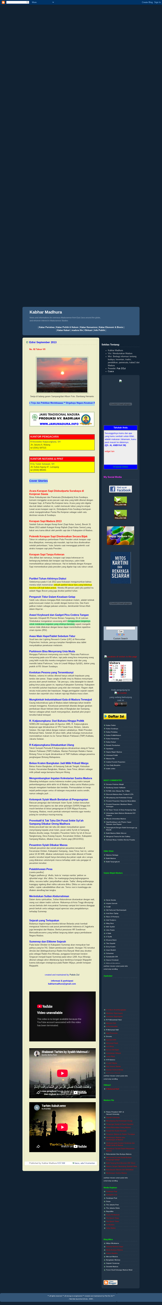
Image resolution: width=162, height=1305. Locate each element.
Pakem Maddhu (112, 1253)
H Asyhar (109, 1071)
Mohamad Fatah (112, 1034)
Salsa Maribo (111, 1228)
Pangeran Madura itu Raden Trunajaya (120, 1125)
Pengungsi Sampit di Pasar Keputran (119, 1115)
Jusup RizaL (110, 1048)
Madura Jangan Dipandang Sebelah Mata (121, 1158)
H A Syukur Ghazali (113, 1064)
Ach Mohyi (110, 1038)
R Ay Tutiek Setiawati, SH (42, 464)
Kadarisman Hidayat (113, 1044)
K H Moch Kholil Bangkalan (116, 1001)
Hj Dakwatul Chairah (113, 1068)
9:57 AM (61, 1163)
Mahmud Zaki (111, 1014)
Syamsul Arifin (111, 1031)
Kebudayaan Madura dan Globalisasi (119, 1161)
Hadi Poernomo (112, 1024)
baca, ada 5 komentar (85, 1163)
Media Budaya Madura (114, 1250)
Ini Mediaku (110, 1225)
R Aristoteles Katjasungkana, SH (45, 442)
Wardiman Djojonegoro (114, 1004)
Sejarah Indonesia (113, 1109)
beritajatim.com (111, 1195)
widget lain (109, 444)
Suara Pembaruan (113, 1215)
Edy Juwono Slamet (113, 1058)
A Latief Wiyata (111, 1054)
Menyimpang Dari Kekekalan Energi (119, 1112)
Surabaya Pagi (111, 1191)
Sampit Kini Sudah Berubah (116, 1122)
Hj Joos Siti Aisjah (112, 1041)
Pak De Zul (109, 1296)
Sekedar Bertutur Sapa (114, 1246)
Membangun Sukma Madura (116, 1164)
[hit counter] (121, 693)
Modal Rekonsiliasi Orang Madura (118, 1119)
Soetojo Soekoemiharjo (114, 1061)
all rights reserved (55, 1296)
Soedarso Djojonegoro (114, 1008)
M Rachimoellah (112, 1018)
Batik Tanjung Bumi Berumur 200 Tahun (120, 1154)
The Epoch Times (112, 1218)
